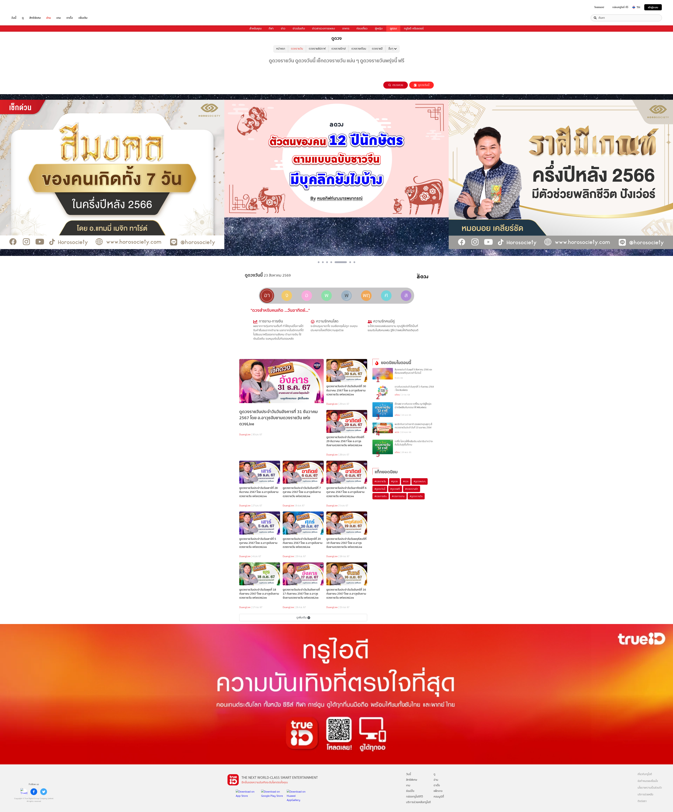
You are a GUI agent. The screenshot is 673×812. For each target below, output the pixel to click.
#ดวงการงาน (398, 496)
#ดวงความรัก (411, 489)
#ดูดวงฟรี (395, 489)
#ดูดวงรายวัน (416, 496)
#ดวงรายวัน (380, 481)
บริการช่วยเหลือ (645, 794)
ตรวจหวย (397, 85)
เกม (58, 18)
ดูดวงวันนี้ (423, 85)
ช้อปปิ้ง (410, 791)
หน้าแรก (280, 49)
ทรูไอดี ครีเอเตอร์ (414, 28)
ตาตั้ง (69, 18)
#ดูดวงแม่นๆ (419, 481)
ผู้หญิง (379, 28)
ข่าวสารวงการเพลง (323, 28)
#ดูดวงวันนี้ (380, 489)
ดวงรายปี (377, 49)
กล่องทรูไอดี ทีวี (620, 7)
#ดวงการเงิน (381, 496)
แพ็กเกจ (438, 791)
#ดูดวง (394, 481)
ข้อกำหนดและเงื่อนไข (648, 781)
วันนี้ (13, 18)
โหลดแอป (599, 7)
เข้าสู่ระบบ (653, 7)
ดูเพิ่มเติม (301, 617)
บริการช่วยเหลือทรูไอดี (418, 802)
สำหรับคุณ (255, 28)
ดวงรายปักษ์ (338, 49)
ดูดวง (393, 28)
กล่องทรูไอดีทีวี (414, 796)
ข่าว (283, 28)
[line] (24, 791)
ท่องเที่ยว (362, 28)
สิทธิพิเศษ (35, 18)
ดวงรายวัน (297, 49)
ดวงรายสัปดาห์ (317, 49)
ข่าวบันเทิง (299, 28)
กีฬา (271, 28)
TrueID (21, 7)
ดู (23, 18)
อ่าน (48, 18)
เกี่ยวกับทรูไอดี (645, 774)
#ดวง (405, 481)
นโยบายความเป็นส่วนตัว (650, 788)
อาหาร (345, 28)
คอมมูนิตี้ (439, 796)
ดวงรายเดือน (358, 49)
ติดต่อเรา (642, 801)
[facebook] (33, 791)
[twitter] (43, 791)
